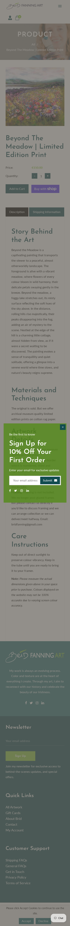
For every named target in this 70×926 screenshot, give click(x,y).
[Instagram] (22, 490)
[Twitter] (16, 490)
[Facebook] (10, 490)
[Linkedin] (28, 490)
